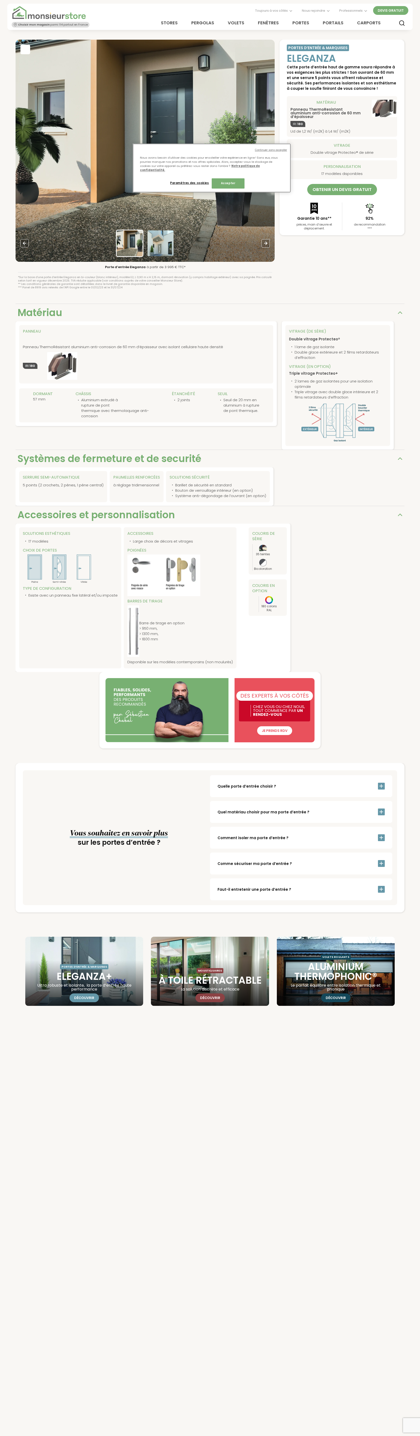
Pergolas (202, 23)
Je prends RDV (275, 730)
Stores (169, 23)
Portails (333, 23)
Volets (236, 23)
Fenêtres (268, 23)
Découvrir (84, 997)
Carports (369, 23)
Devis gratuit (391, 10)
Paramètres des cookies (189, 183)
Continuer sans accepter (271, 150)
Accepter (228, 183)
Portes (300, 23)
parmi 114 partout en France (53, 25)
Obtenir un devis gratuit (342, 189)
